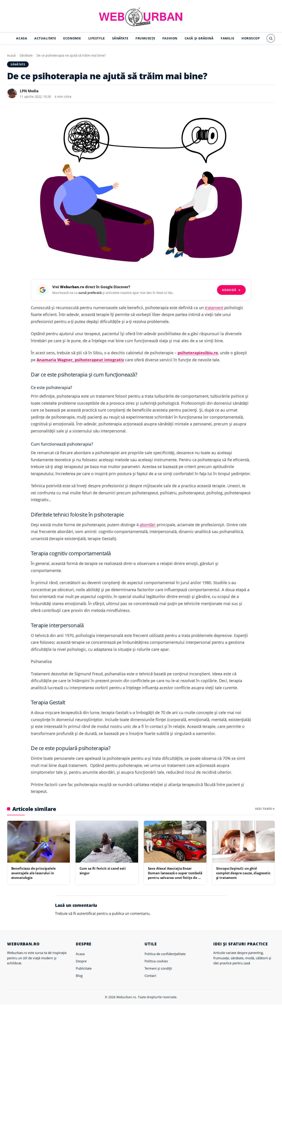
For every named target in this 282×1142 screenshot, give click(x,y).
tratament (214, 307)
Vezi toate (263, 809)
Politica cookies (156, 961)
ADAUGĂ (231, 290)
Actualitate (45, 38)
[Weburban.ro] (141, 16)
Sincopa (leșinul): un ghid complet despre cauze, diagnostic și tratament (243, 873)
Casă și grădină (199, 38)
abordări (148, 524)
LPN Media (29, 91)
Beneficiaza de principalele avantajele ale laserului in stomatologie (33, 873)
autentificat (86, 913)
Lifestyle (96, 38)
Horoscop (250, 38)
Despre (81, 961)
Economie (72, 38)
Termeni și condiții (158, 968)
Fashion (169, 38)
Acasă (11, 55)
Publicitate (84, 968)
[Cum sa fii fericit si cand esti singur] (107, 841)
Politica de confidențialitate (165, 954)
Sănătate (120, 38)
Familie (227, 38)
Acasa (21, 38)
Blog (79, 975)
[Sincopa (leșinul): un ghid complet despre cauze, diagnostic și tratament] (243, 841)
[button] (271, 38)
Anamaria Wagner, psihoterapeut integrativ (80, 359)
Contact (150, 975)
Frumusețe (145, 38)
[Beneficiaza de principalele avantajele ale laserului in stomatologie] (38, 841)
